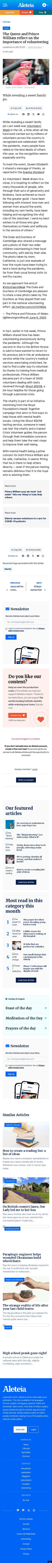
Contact (26, 1544)
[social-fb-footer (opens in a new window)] (23, 1510)
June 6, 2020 (37, 317)
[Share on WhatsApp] (43, 114)
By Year (26, 1500)
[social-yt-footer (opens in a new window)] (18, 1510)
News (26, 1444)
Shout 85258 (34, 386)
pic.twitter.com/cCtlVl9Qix (29, 307)
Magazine (26, 1476)
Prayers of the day (21, 1028)
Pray (41, 12)
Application (26, 1472)
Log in (34, 769)
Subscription (26, 1480)
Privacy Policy (26, 1549)
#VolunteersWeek (14, 287)
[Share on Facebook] (23, 114)
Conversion (11, 1181)
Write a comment (26, 780)
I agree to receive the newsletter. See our (26, 629)
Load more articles (26, 882)
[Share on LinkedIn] (28, 114)
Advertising (26, 1488)
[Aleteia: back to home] (26, 5)
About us (26, 1529)
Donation (26, 1484)
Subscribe (9, 12)
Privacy (26, 1554)
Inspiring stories (12, 1228)
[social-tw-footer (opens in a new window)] (28, 1510)
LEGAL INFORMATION (26, 1534)
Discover (26, 1456)
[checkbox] (6, 629)
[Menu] (9, 5)
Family (8, 1327)
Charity (7, 569)
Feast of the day (19, 1008)
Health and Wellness (14, 1279)
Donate (25, 12)
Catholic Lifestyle (13, 1125)
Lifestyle (6, 21)
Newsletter (26, 1468)
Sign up (11, 637)
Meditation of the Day (24, 1018)
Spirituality (26, 1452)
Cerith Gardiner (35, 47)
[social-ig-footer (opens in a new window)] (34, 1510)
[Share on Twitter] (33, 114)
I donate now (15, 715)
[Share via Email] (38, 114)
